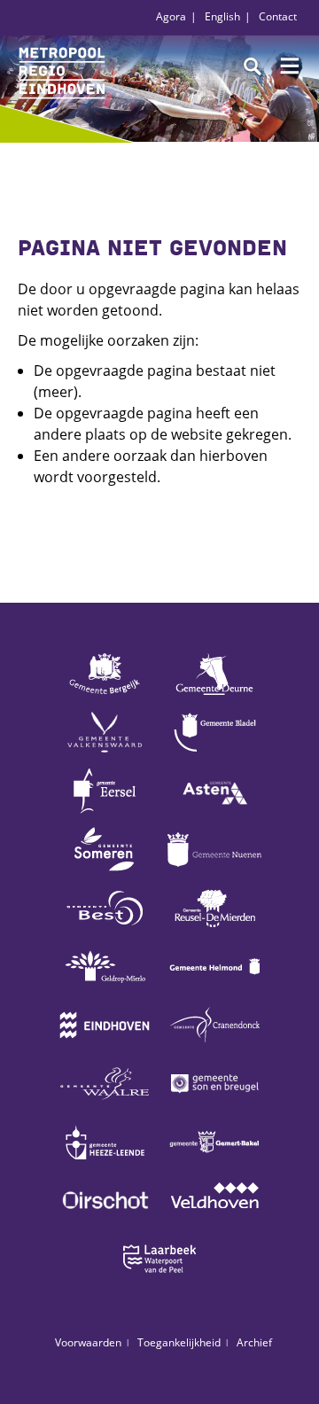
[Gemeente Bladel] (214, 753)
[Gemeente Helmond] (214, 987)
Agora (171, 16)
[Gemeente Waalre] (104, 1104)
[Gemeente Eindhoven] (104, 1046)
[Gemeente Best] (104, 929)
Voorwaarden (88, 1342)
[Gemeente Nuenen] (214, 870)
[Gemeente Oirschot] (104, 1221)
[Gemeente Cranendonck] (214, 1046)
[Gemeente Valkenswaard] (104, 753)
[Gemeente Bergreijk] (104, 695)
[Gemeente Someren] (104, 870)
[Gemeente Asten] (214, 812)
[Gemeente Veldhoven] (214, 1221)
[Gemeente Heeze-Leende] (104, 1163)
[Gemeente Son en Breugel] (214, 1104)
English (222, 16)
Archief (254, 1342)
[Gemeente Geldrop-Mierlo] (104, 987)
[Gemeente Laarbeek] (159, 1280)
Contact (278, 16)
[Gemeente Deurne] (214, 695)
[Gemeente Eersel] (104, 812)
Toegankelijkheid (179, 1342)
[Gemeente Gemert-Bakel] (214, 1163)
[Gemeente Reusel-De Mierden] (214, 929)
